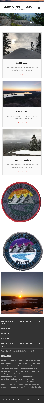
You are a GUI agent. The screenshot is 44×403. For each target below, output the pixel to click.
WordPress (37, 399)
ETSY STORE (5, 328)
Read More (21, 74)
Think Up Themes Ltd (18, 399)
